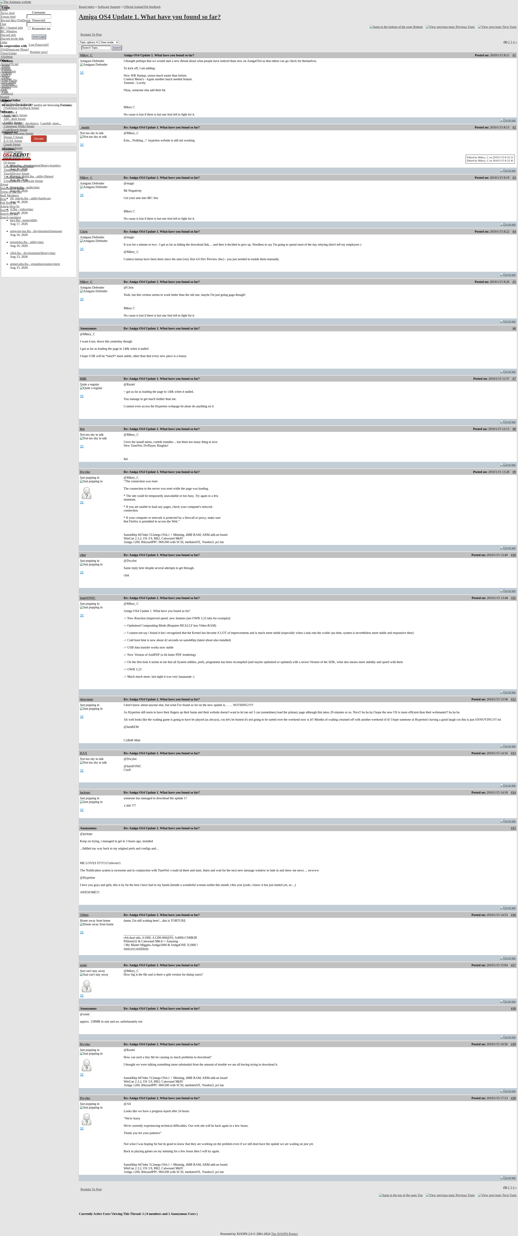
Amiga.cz (6, 93)
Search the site (9, 213)
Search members (10, 217)
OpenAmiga (8, 53)
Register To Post (91, 34)
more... (56, 123)
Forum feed (8, 16)
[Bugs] (24, 49)
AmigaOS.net (9, 64)
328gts (84, 915)
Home (4, 5)
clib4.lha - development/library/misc (33, 253)
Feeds (3, 9)
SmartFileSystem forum (18, 166)
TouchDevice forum (16, 173)
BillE (83, 378)
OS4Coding (8, 82)
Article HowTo (9, 206)
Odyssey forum (13, 155)
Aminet (5, 68)
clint (83, 555)
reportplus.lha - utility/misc (27, 242)
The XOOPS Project (284, 1234)
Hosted (4, 97)
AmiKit (5, 75)
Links (3, 42)
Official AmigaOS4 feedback (142, 7)
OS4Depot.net (9, 49)
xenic (83, 965)
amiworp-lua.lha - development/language (36, 231)
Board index (86, 7)
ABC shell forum (14, 119)
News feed (7, 13)
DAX (83, 753)
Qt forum (9, 162)
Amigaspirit (8, 71)
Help (3, 199)
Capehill (45, 123)
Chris (84, 231)
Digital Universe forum (18, 133)
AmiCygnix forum (15, 115)
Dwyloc (85, 472)
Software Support (109, 7)
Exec (3, 89)
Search (4, 210)
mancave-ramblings (136, 948)
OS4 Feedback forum (17, 104)
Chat (3, 24)
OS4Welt (6, 57)
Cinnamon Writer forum (18, 126)
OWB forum (11, 159)
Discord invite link (12, 38)
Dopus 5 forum (13, 137)
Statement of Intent (12, 188)
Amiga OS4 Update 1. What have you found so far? (150, 16)
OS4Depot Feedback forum (21, 108)
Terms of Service (11, 192)
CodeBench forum (15, 130)
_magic (85, 127)
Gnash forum (11, 144)
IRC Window (8, 31)
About (4, 184)
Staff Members (9, 195)
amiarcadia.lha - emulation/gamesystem (35, 264)
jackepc (85, 792)
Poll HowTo (8, 202)
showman (86, 699)
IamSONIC (88, 598)
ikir (82, 429)
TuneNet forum (13, 177)
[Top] (508, 119)
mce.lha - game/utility (23, 220)
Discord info (8, 35)
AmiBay (6, 78)
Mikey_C (86, 55)
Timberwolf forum (15, 170)
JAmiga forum (12, 151)
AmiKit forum (12, 122)
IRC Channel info (11, 27)
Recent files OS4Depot (15, 20)
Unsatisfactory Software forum (23, 181)
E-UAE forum (12, 140)
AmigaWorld (8, 86)
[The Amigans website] (15, 2)
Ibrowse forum (12, 148)
